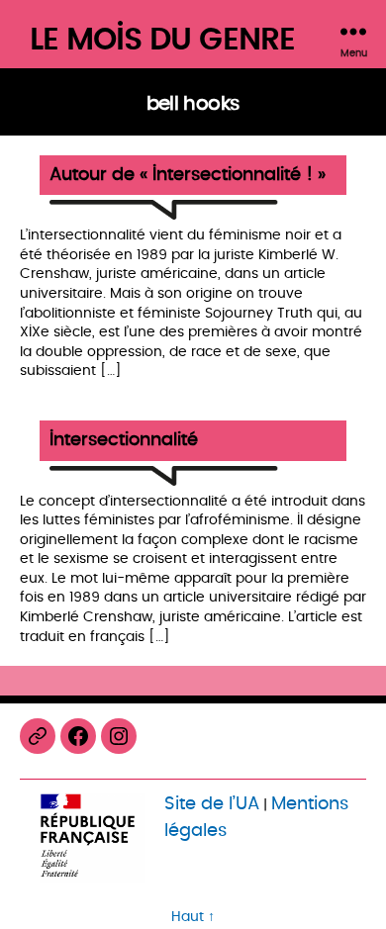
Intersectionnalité (123, 440)
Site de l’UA (211, 803)
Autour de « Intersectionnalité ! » (187, 175)
